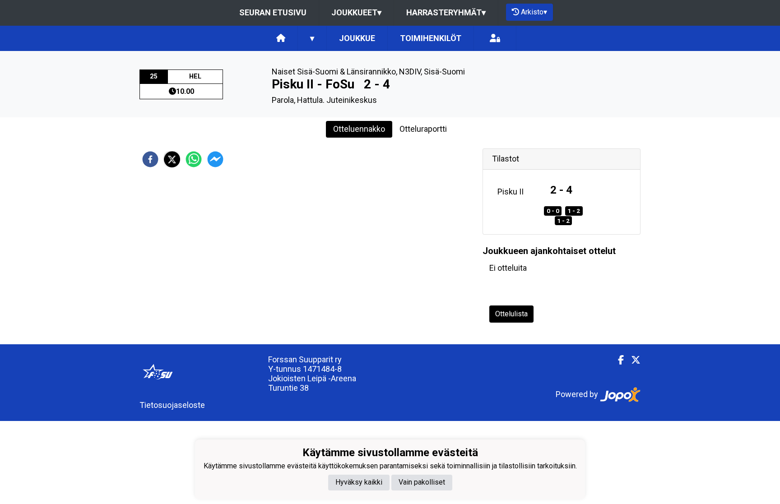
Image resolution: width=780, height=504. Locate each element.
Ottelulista (511, 314)
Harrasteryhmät (446, 12)
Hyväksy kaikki (358, 482)
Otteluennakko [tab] (359, 129)
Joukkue (357, 38)
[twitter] (172, 159)
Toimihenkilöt (430, 38)
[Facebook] (617, 360)
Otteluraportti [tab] (423, 129)
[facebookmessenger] (215, 159)
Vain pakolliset (422, 482)
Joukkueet (356, 12)
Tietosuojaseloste (172, 405)
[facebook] (150, 159)
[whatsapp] (194, 159)
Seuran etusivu (272, 12)
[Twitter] (632, 360)
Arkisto (534, 12)
